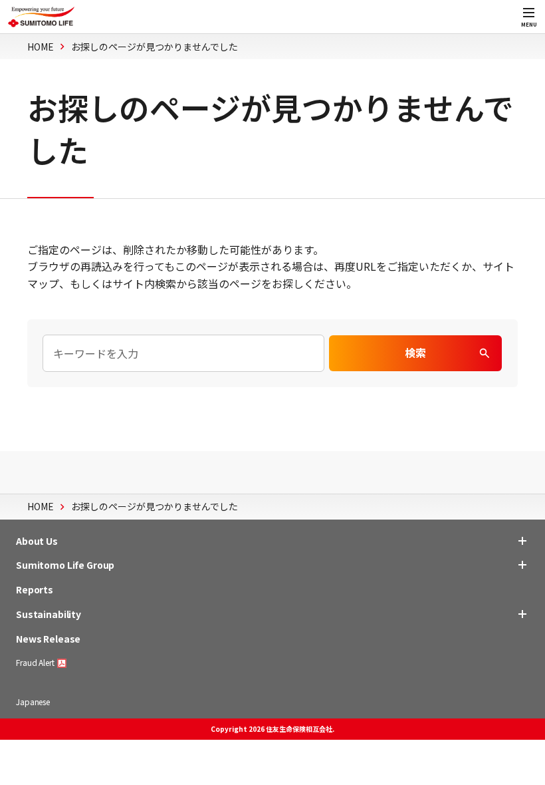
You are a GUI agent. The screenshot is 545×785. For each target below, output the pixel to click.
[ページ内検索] (183, 353)
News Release (48, 638)
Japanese (33, 701)
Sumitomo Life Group (65, 564)
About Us (37, 541)
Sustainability (48, 614)
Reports (34, 589)
